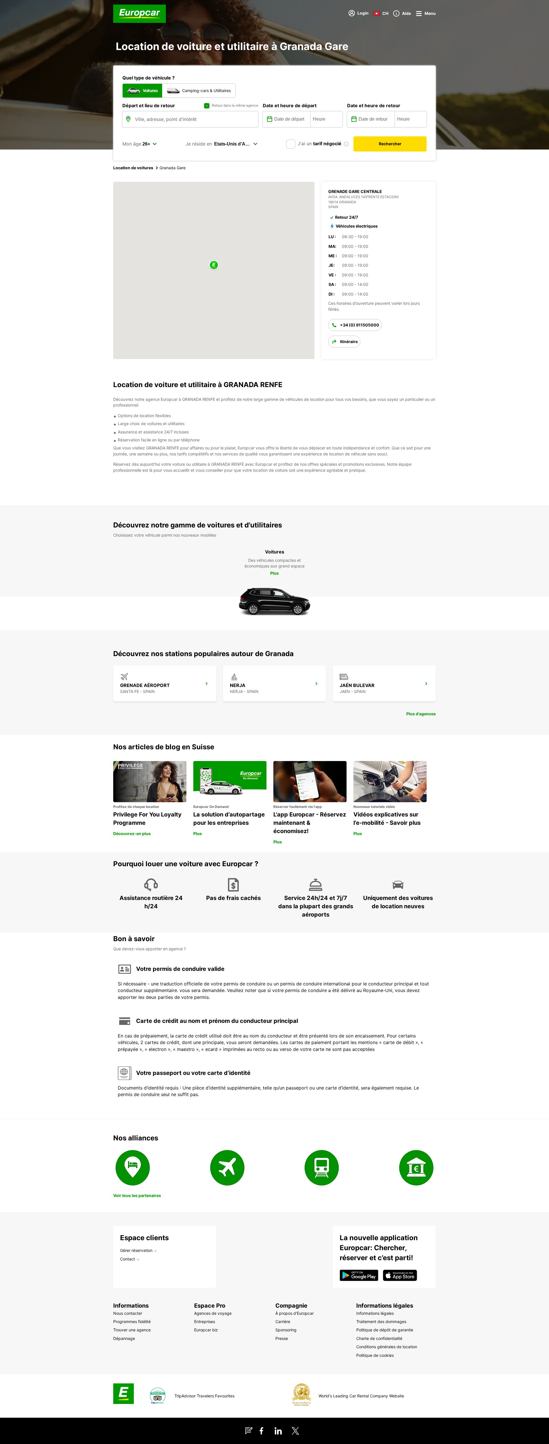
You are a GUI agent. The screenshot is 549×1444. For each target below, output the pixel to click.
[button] (213, 265)
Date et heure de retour (373, 105)
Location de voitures (133, 167)
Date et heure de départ (290, 105)
